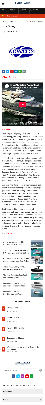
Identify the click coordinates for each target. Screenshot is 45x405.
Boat (11, 21)
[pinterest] (16, 71)
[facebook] (3, 71)
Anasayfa (5, 21)
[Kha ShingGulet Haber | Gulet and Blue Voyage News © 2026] (22, 4)
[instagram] (22, 376)
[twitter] (8, 71)
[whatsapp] (31, 376)
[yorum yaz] (24, 71)
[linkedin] (12, 71)
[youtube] (27, 376)
